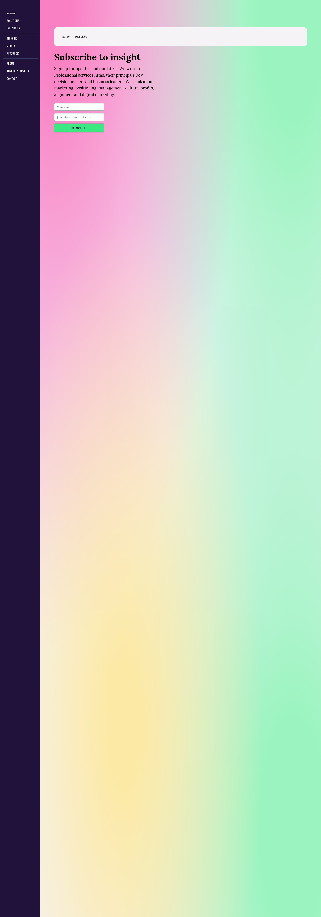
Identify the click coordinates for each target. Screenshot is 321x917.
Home (66, 36)
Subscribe (81, 36)
